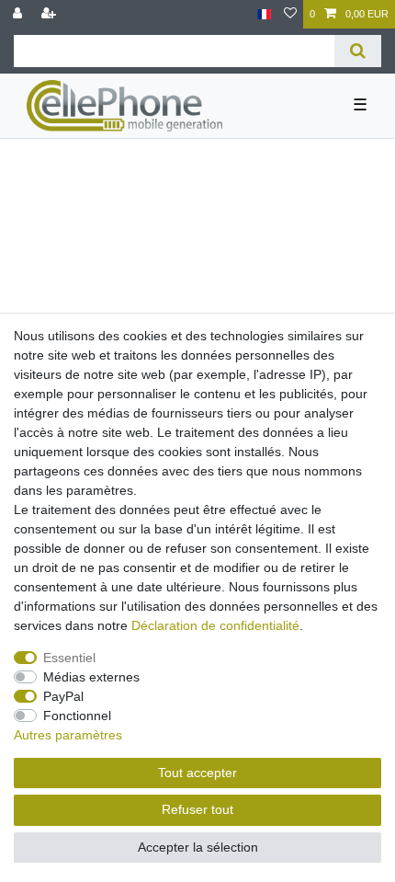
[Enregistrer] (50, 14)
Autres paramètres (68, 734)
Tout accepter (197, 772)
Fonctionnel (77, 715)
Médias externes (91, 677)
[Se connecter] (19, 14)
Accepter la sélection (198, 847)
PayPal (63, 696)
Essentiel (69, 657)
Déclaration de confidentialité (215, 625)
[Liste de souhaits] (290, 14)
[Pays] (264, 14)
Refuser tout (197, 809)
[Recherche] (357, 51)
